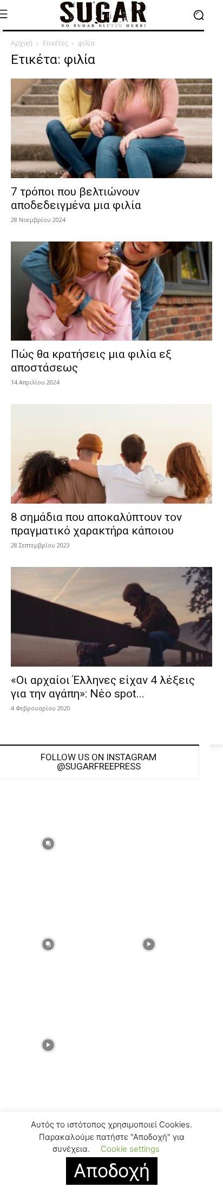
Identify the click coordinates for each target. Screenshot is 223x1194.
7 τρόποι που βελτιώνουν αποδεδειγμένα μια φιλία (76, 198)
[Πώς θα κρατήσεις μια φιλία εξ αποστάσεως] (111, 291)
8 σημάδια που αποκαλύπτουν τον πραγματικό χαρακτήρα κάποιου (96, 524)
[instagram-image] (149, 843)
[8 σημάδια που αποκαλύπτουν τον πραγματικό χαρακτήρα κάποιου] (111, 454)
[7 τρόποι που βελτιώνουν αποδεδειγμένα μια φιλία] (111, 128)
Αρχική (21, 43)
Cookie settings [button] (130, 1149)
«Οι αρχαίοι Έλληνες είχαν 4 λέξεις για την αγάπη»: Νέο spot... (103, 687)
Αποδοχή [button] (112, 1170)
